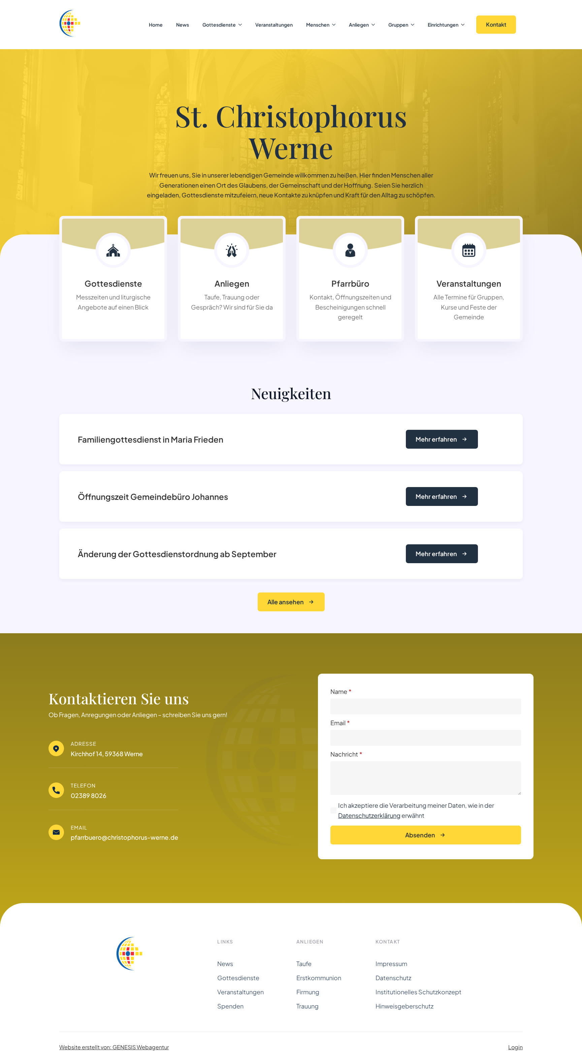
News (182, 25)
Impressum (391, 963)
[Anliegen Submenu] (375, 24)
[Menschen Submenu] (335, 24)
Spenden (230, 1006)
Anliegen (359, 25)
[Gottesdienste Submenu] (242, 24)
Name (341, 691)
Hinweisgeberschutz (404, 1006)
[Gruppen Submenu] (414, 24)
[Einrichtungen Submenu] (464, 24)
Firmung (307, 992)
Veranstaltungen (274, 25)
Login (515, 1047)
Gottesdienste (219, 25)
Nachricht (346, 754)
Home (156, 25)
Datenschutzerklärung (369, 815)
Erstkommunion (318, 978)
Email (340, 723)
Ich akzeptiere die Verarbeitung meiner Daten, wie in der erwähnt (416, 810)
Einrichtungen (443, 25)
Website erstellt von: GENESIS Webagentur (114, 1047)
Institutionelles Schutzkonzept (418, 992)
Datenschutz (393, 978)
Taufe (304, 963)
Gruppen (398, 25)
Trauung (307, 1006)
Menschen (317, 25)
